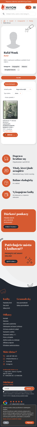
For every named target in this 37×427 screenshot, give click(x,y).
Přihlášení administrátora (11, 345)
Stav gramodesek (22, 303)
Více (6, 422)
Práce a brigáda (8, 337)
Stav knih (6, 305)
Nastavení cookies (8, 332)
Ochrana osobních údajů (11, 329)
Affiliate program (8, 342)
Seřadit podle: (8, 89)
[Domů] (4, 21)
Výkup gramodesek (23, 305)
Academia (9, 129)
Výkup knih (6, 308)
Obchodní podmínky (9, 324)
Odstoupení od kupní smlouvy (12, 326)
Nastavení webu (9, 334)
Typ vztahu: (7, 93)
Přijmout (29, 422)
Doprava (5, 321)
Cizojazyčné (21, 21)
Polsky (31, 21)
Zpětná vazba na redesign (11, 340)
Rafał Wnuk (6, 120)
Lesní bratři (9, 125)
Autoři (11, 21)
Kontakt (5, 318)
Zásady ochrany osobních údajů (19, 395)
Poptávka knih (7, 303)
